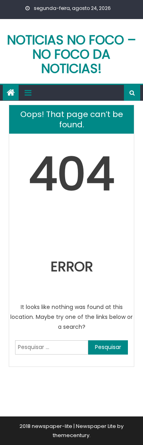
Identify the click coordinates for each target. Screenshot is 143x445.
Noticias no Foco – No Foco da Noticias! (71, 54)
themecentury (71, 435)
